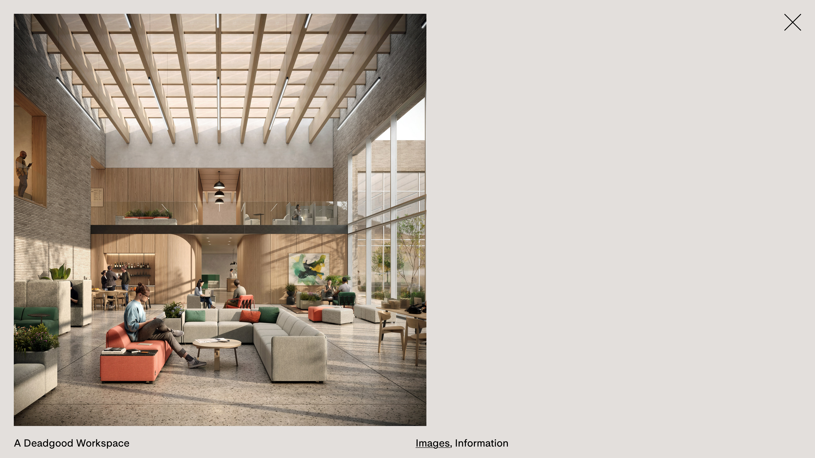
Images (433, 443)
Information (482, 443)
